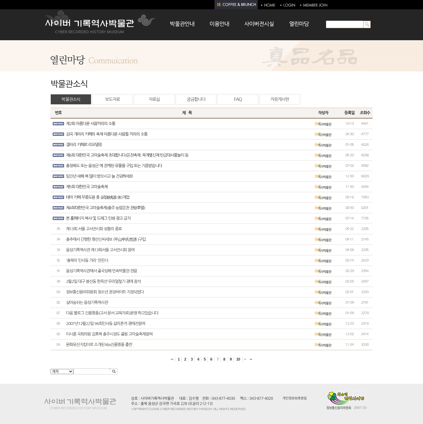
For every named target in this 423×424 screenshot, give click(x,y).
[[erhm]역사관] (323, 124)
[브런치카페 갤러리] (236, 4)
